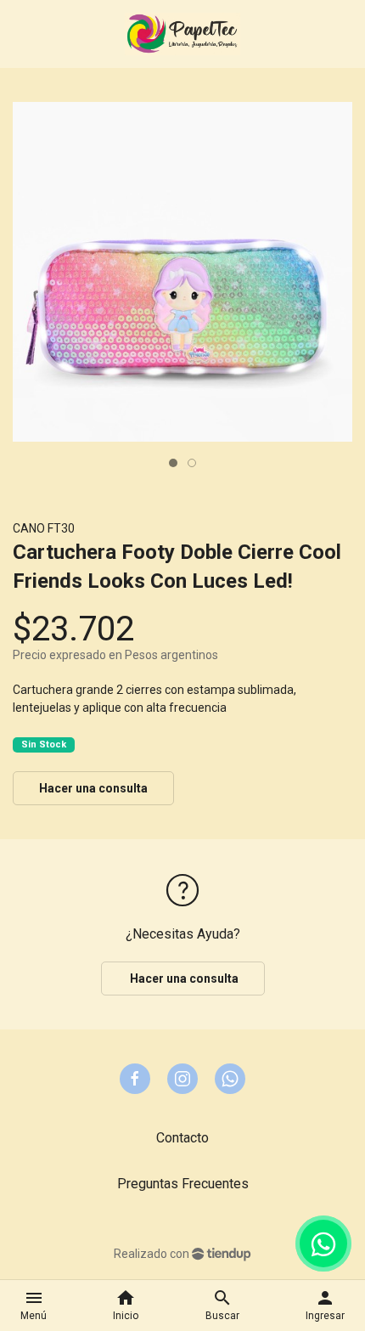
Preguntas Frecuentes (183, 1184)
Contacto (182, 1138)
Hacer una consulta (93, 788)
